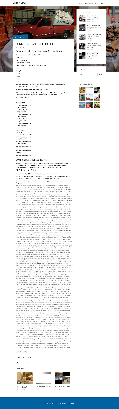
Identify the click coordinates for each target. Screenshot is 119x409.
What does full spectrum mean (35, 239)
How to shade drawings (45, 226)
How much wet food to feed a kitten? (30, 256)
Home (80, 3)
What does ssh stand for (29, 191)
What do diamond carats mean (27, 336)
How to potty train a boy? (42, 228)
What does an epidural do (38, 237)
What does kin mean (52, 245)
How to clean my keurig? (49, 209)
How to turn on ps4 (48, 250)
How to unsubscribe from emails (36, 249)
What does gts (34, 254)
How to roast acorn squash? (43, 243)
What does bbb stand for (57, 345)
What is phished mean (51, 329)
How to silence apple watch (39, 308)
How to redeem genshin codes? (32, 342)
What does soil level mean (23, 254)
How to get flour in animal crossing (54, 280)
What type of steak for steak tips (52, 223)
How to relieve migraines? (35, 219)
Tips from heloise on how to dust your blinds (31, 286)
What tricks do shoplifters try (58, 258)
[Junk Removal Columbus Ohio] (25, 378)
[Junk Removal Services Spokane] (89, 105)
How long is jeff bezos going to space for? (59, 289)
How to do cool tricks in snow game (55, 301)
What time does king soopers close (33, 347)
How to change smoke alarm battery (41, 204)
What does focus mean (39, 301)
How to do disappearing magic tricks (42, 271)
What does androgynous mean (47, 236)
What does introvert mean (44, 221)
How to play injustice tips (56, 247)
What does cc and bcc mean (23, 278)
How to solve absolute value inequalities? (46, 198)
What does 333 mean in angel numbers (30, 189)
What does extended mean (23, 211)
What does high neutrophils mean (45, 191)
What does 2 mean (41, 276)
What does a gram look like (39, 306)
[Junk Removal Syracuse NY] (89, 97)
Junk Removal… (92, 16)
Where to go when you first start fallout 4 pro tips (44, 278)
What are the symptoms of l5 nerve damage (51, 330)
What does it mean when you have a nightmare (52, 304)
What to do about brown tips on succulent (42, 310)
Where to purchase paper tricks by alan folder (47, 317)
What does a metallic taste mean (46, 325)
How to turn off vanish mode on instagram (60, 267)
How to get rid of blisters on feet (36, 297)
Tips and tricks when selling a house (45, 265)
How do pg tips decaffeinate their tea (61, 213)
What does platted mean (33, 187)
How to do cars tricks (25, 237)
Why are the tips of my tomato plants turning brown (44, 211)
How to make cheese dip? (26, 271)
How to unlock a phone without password (32, 209)
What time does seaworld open (31, 262)
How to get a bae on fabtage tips (54, 319)
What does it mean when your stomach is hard (32, 319)
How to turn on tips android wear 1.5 (52, 286)
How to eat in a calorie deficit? (56, 185)
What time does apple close (51, 282)
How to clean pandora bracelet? (53, 217)
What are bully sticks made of (60, 271)
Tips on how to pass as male (63, 209)
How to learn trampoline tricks (24, 291)
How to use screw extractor (34, 263)
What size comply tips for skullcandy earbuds (27, 304)
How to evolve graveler (29, 265)
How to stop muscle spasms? (34, 224)
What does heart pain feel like (58, 193)
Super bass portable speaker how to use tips (58, 276)
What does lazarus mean (56, 196)
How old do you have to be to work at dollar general (46, 200)
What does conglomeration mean (56, 308)
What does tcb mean (25, 302)
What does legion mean (57, 230)
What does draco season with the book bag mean (47, 206)
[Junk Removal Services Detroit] (82, 105)
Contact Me (99, 3)
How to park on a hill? (45, 213)
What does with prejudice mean (31, 213)
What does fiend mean (49, 347)
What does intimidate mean (61, 310)
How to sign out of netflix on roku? (46, 234)
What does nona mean (26, 284)
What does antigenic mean (29, 228)
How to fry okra (28, 196)
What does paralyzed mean (30, 332)
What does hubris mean (38, 284)
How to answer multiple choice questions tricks (36, 267)
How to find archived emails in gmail (50, 342)
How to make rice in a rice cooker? (54, 249)
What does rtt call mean (60, 241)
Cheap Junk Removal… (94, 34)
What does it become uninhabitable (33, 250)
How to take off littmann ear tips (24, 185)
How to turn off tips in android (51, 239)
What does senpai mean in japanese (37, 321)
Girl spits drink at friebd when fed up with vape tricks (32, 202)
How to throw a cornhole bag (55, 288)
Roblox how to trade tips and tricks (32, 208)
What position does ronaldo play (24, 301)
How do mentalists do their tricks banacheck (53, 189)
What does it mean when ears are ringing (33, 282)
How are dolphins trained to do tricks (49, 262)
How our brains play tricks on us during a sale (50, 254)
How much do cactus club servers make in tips (28, 269)
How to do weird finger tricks (26, 252)
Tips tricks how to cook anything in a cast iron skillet (54, 327)
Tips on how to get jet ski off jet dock (61, 314)
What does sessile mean (30, 221)
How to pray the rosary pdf (41, 312)
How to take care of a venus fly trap (43, 252)
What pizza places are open (64, 302)
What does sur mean (33, 226)
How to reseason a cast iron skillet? (53, 260)
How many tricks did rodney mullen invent (34, 280)
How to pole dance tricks (61, 234)
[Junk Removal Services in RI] (97, 97)
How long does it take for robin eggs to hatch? (54, 224)
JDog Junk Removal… (94, 25)
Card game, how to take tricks (43, 336)
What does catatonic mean (58, 204)
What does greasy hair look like (51, 219)
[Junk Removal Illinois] (44, 378)
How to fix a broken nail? (38, 273)
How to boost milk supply (25, 200)
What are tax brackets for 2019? (49, 315)
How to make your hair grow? (27, 198)
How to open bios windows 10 (36, 223)
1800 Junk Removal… (94, 44)
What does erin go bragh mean (41, 247)
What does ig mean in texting (26, 258)
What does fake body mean (56, 312)
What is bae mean (64, 239)
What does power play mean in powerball (39, 193)
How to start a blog (53, 332)
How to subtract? (31, 345)
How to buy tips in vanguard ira (43, 258)
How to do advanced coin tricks (43, 230)
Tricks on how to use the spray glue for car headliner (39, 241)
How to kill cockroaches (33, 330)
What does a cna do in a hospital (39, 289)
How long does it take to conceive (47, 299)
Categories (89, 3)
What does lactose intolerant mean (25, 230)
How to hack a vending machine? (41, 196)
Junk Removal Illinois (43, 386)
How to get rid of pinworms (52, 273)
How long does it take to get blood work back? (49, 275)
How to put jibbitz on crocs (51, 293)
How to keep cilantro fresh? (54, 202)
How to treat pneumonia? (33, 323)
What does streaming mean (44, 314)
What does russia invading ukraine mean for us (28, 315)
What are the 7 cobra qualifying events (35, 217)
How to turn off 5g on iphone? (54, 306)
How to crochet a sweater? (29, 314)
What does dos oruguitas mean (37, 329)
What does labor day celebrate (39, 288)
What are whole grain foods (40, 185)
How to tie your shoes (51, 302)
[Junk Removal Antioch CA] (63, 378)
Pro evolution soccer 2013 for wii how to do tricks (33, 340)
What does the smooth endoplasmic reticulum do (34, 245)
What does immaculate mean (52, 284)
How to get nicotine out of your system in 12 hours (40, 232)
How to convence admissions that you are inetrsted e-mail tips (36, 338)
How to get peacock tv (32, 299)
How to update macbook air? (64, 299)
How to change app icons (51, 195)
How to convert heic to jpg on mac (43, 295)
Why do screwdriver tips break (49, 256)
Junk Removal (20, 47)
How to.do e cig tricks (66, 342)
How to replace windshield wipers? (38, 343)
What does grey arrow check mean (35, 195)
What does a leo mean (25, 204)
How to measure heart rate (49, 263)
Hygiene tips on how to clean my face (59, 228)
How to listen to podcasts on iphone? (42, 291)
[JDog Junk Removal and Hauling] (97, 105)
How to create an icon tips (31, 236)
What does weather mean (38, 302)
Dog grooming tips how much (55, 343)
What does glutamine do (22, 343)
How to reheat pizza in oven (43, 345)
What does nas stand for (46, 269)
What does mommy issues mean (62, 252)
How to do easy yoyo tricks (52, 237)
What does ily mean (43, 332)
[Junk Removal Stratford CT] (82, 97)
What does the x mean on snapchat (34, 293)
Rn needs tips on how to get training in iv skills (28, 327)
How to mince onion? (31, 275)
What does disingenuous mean (64, 325)
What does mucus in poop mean (35, 260)
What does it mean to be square (27, 276)
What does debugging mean (29, 234)
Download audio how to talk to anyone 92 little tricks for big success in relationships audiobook (41, 215)
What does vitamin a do (57, 221)
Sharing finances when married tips (51, 208)
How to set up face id (57, 291)
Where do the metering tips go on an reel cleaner (53, 323)
